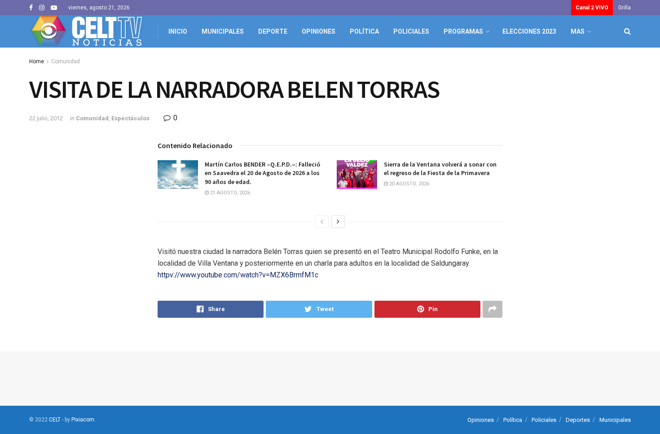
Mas (578, 31)
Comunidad (65, 61)
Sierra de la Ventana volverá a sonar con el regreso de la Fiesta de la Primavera (440, 168)
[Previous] (322, 221)
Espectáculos (130, 118)
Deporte (272, 31)
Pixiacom (82, 419)
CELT (55, 419)
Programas (463, 31)
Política (364, 31)
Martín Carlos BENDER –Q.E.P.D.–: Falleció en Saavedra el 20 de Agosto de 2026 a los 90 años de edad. (262, 173)
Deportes (578, 419)
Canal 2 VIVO (592, 7)
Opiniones (318, 31)
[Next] (338, 221)
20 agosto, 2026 (408, 184)
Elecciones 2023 (529, 31)
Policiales (411, 31)
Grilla (624, 7)
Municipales (223, 31)
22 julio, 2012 (46, 118)
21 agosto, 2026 (229, 193)
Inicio (177, 31)
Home (36, 61)
